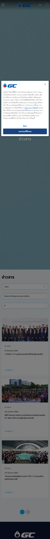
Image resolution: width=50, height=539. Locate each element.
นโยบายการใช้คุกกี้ (31, 108)
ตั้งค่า (25, 126)
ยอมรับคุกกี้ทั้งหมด (25, 131)
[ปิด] (45, 84)
